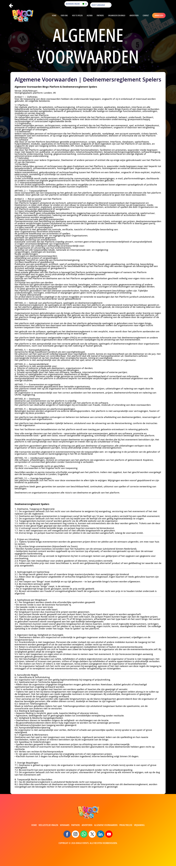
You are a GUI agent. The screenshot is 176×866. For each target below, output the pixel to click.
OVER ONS (64, 15)
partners (75, 825)
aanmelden (159, 15)
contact (146, 15)
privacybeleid (125, 825)
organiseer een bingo (116, 15)
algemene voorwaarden (106, 825)
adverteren (87, 825)
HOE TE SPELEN (77, 15)
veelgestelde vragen (48, 825)
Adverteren (134, 15)
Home (54, 15)
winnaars (64, 825)
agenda (89, 15)
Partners (100, 15)
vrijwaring (139, 825)
